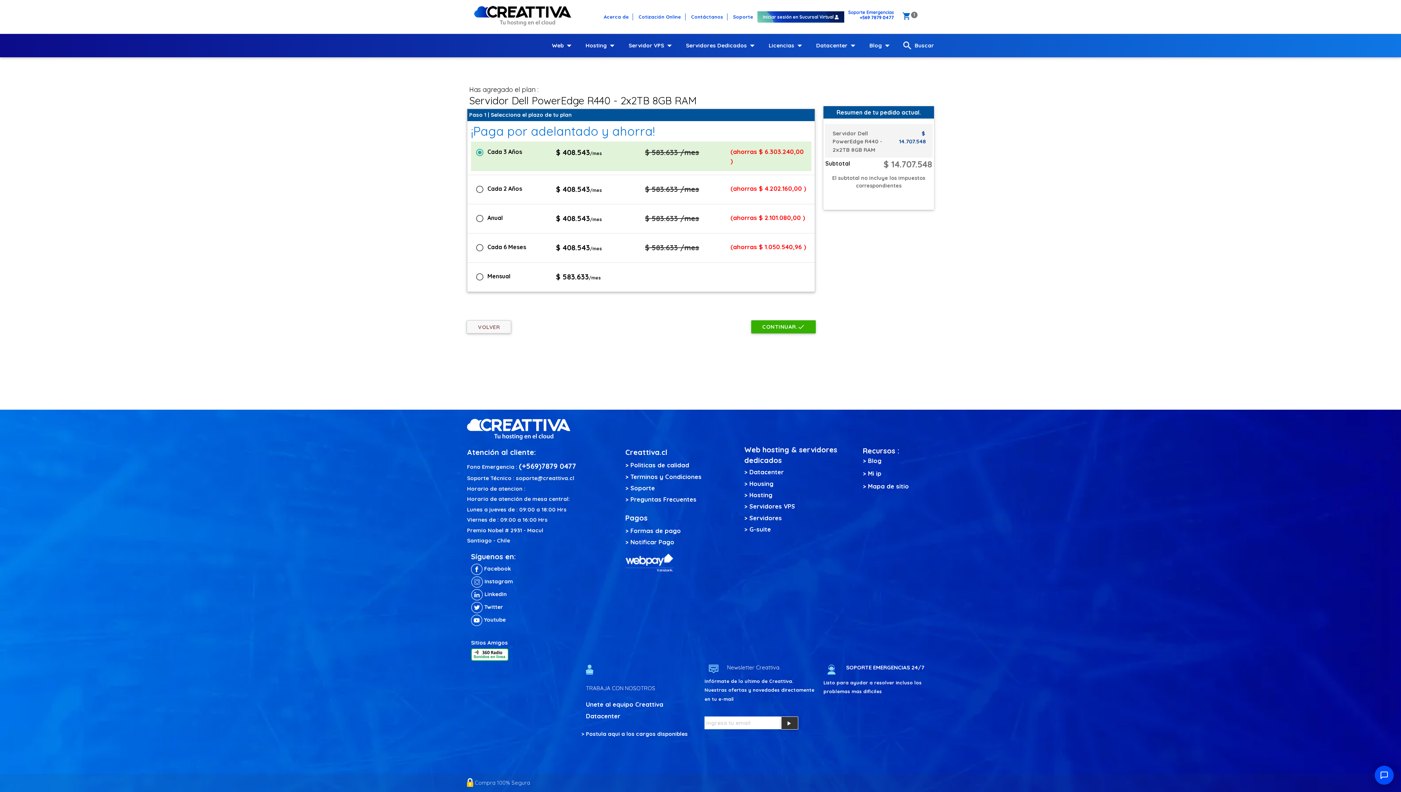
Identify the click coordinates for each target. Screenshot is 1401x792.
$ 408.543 (579, 152)
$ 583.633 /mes (672, 152)
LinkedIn (495, 594)
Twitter (493, 606)
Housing (761, 483)
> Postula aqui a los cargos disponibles (635, 733)
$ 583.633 (578, 276)
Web (563, 45)
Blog (881, 45)
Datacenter (837, 45)
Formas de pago (655, 530)
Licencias (787, 45)
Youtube (494, 619)
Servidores (765, 518)
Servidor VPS (652, 45)
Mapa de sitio (888, 486)
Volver (489, 327)
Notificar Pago (652, 542)
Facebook (497, 568)
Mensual (498, 276)
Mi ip (874, 473)
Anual (495, 217)
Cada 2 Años (504, 188)
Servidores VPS (772, 506)
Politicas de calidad (659, 465)
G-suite (760, 529)
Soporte (642, 488)
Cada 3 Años (504, 151)
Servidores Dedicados (722, 45)
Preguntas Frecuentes (663, 499)
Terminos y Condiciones (666, 476)
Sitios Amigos (489, 642)
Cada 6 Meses (506, 247)
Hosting (602, 45)
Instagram (498, 581)
